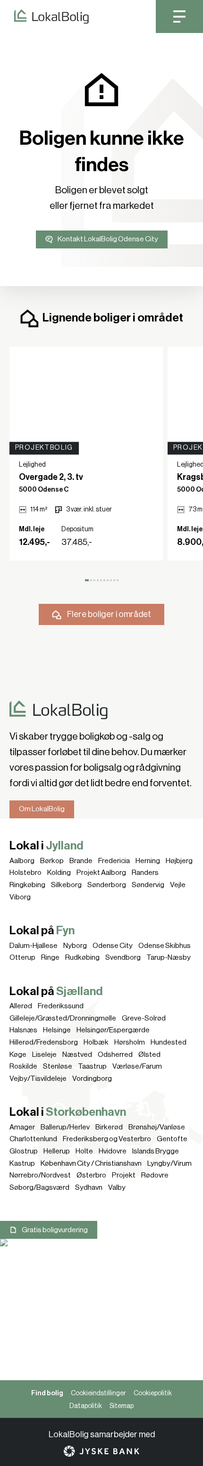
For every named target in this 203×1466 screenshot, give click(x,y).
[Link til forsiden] (44, 16)
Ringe (50, 957)
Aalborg (21, 861)
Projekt (123, 1175)
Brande (81, 861)
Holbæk (96, 1042)
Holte (84, 1151)
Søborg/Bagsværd (39, 1187)
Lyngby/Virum (169, 1163)
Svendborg (123, 957)
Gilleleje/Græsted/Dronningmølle (62, 1018)
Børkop (52, 861)
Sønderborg (106, 885)
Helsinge (57, 1030)
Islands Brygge (155, 1151)
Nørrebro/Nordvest (40, 1175)
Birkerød (109, 1127)
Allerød (20, 1006)
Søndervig (148, 885)
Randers (145, 872)
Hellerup (56, 1151)
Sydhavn (88, 1187)
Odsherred (115, 1054)
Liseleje (44, 1054)
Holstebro (25, 872)
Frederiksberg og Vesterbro (107, 1139)
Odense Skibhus (164, 945)
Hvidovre (113, 1151)
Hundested (168, 1042)
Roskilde (23, 1066)
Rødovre (155, 1175)
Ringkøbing (27, 885)
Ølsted (149, 1054)
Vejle (178, 885)
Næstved (77, 1054)
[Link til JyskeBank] (101, 1451)
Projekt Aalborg (101, 872)
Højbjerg (179, 861)
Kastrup (22, 1163)
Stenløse (57, 1066)
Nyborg (75, 945)
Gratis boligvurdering (55, 1230)
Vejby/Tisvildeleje (38, 1078)
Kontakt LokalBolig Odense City (108, 239)
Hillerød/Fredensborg (43, 1042)
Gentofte (172, 1139)
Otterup (22, 957)
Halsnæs (23, 1030)
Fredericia (114, 861)
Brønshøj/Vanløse (156, 1127)
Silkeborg (66, 885)
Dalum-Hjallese (33, 945)
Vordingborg (92, 1078)
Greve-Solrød (144, 1018)
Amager (22, 1127)
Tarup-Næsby (168, 957)
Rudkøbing (82, 957)
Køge (17, 1054)
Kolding (59, 872)
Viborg (20, 897)
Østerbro (91, 1175)
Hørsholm (129, 1042)
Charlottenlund (33, 1139)
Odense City (113, 945)
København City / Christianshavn (91, 1163)
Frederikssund (61, 1006)
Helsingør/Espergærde (113, 1030)
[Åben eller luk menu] (179, 16)
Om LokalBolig (42, 809)
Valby (117, 1187)
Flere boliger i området (109, 614)
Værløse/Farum (137, 1066)
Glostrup (23, 1151)
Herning (147, 861)
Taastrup (92, 1066)
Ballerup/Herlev (65, 1127)
